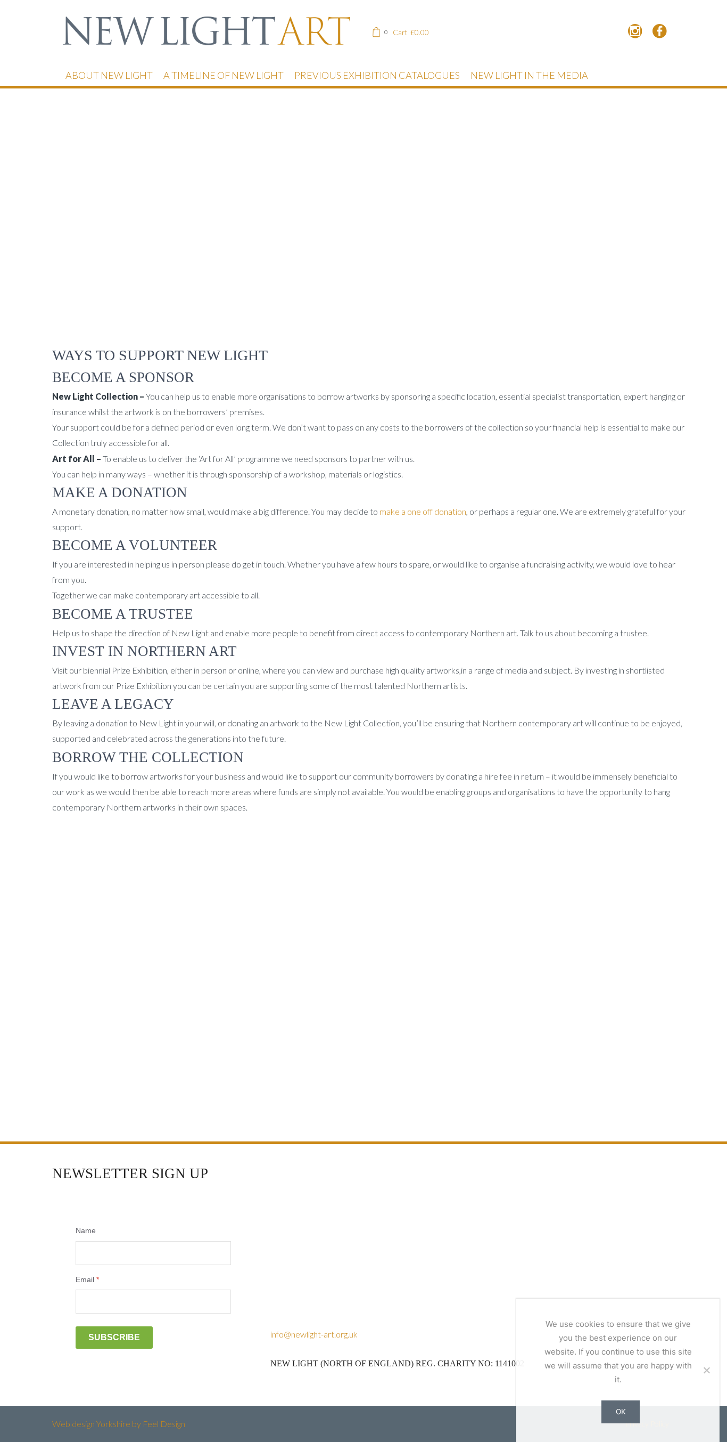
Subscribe (114, 1337)
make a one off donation (422, 511)
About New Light (109, 75)
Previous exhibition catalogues (377, 75)
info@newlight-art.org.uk (314, 1334)
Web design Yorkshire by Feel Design (118, 1424)
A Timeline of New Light (223, 75)
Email (87, 1279)
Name (86, 1230)
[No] (706, 1370)
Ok (621, 1411)
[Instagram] (635, 32)
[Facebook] (659, 32)
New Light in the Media (529, 75)
